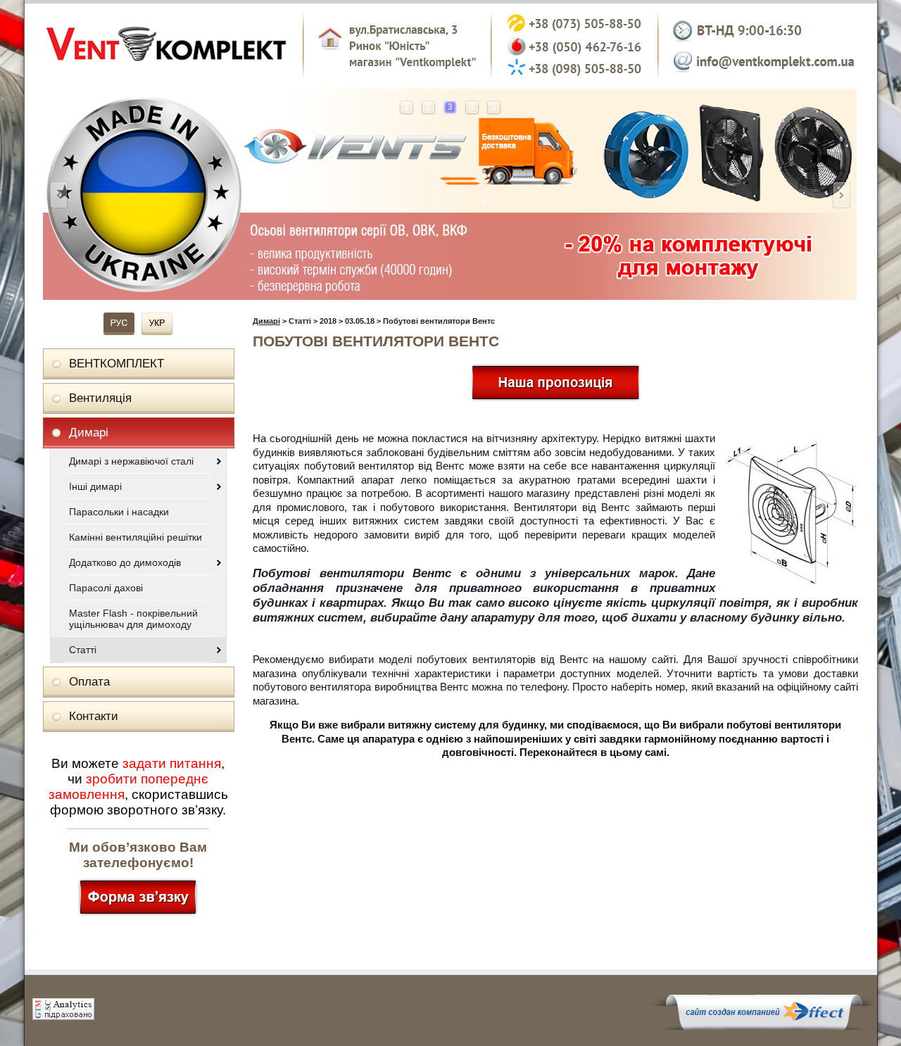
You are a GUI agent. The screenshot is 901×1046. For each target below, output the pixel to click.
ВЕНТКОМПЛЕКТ (116, 363)
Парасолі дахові (106, 587)
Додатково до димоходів (125, 562)
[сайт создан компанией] (763, 1026)
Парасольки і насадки (119, 511)
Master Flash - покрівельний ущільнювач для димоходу (133, 618)
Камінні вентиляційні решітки (135, 537)
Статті (82, 649)
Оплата (89, 681)
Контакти (93, 716)
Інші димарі (95, 486)
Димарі (88, 432)
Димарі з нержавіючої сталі (131, 461)
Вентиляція (100, 398)
